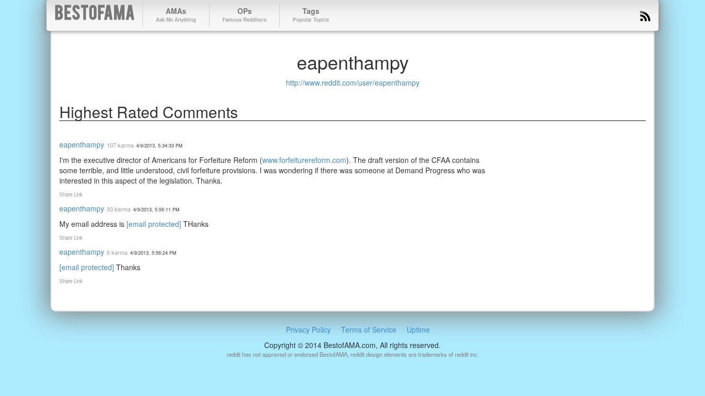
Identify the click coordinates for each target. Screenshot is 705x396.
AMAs (176, 14)
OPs (244, 14)
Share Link (71, 194)
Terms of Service (368, 329)
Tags (311, 14)
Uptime (418, 329)
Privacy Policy (308, 329)
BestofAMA (95, 15)
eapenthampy (81, 144)
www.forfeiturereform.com (304, 160)
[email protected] (153, 224)
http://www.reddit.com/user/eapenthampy (353, 82)
